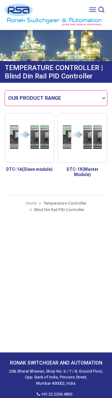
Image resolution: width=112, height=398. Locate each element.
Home (31, 203)
